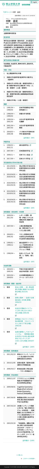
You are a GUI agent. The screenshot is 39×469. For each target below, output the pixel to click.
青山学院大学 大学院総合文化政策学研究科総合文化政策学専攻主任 (27, 176)
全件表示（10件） (29, 440)
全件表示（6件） (29, 208)
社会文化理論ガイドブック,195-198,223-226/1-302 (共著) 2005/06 (23, 310)
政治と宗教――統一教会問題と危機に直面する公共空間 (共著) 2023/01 (24, 289)
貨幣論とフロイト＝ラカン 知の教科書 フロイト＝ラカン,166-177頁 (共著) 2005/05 (24, 322)
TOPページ (7, 12)
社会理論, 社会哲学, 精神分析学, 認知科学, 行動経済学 (19, 65)
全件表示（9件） (29, 138)
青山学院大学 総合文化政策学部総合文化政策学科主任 (27, 168)
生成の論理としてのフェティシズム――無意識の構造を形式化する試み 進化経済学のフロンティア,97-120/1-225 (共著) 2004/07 (24, 336)
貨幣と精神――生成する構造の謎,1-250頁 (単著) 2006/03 (24, 300)
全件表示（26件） (29, 347)
